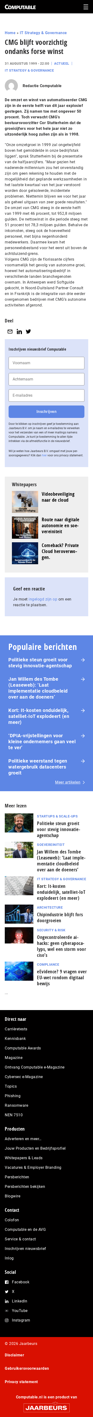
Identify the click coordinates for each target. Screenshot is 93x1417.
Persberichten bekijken (25, 1186)
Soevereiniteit (51, 845)
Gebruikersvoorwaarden (27, 1368)
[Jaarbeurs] (46, 1405)
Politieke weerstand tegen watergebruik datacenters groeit (37, 767)
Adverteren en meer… (23, 1139)
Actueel (61, 63)
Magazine (13, 1057)
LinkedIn (19, 1301)
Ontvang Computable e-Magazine (35, 1067)
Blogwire (12, 1196)
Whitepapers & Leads (24, 1158)
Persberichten (17, 1177)
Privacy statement (21, 1382)
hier (44, 455)
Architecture (50, 907)
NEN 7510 (14, 1115)
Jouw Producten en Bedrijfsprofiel (35, 1148)
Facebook (20, 1282)
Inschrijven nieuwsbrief (25, 1248)
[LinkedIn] (19, 331)
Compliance (48, 964)
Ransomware (16, 1105)
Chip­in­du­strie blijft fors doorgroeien (60, 917)
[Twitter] (28, 331)
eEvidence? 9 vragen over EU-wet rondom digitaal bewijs (62, 977)
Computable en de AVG (25, 1229)
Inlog (9, 1258)
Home (10, 33)
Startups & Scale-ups (57, 816)
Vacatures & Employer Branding (33, 1167)
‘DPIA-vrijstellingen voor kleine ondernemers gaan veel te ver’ (42, 741)
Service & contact (20, 1239)
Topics (11, 1086)
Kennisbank (15, 1038)
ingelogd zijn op (43, 599)
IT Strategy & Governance (43, 33)
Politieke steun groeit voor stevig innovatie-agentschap (40, 663)
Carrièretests (16, 1029)
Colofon (12, 1220)
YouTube (20, 1310)
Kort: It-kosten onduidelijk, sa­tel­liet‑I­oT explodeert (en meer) (61, 892)
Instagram (21, 1320)
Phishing (13, 1096)
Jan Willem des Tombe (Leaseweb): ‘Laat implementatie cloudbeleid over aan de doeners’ (38, 688)
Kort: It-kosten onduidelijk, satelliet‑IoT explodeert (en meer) (38, 716)
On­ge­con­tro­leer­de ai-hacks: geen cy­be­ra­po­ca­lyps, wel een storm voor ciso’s (61, 946)
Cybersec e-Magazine (24, 1077)
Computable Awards (23, 1048)
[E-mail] (10, 331)
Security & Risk (51, 930)
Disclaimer (14, 1355)
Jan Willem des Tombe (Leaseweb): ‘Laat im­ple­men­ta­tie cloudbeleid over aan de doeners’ (61, 860)
